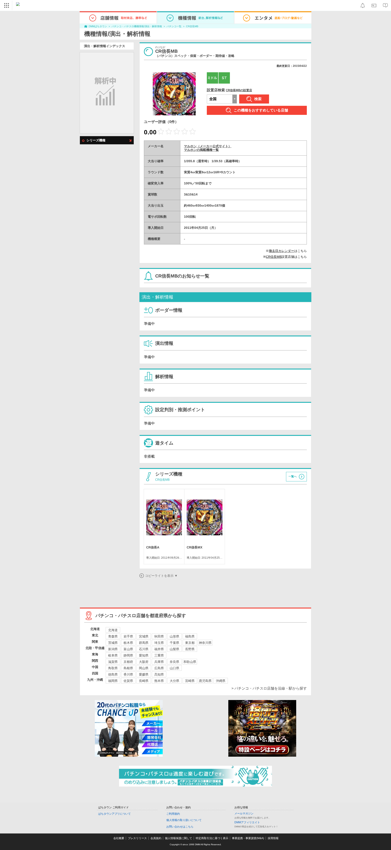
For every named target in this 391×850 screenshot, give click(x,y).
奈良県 (174, 662)
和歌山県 (190, 662)
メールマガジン (243, 813)
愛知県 (143, 655)
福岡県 (113, 681)
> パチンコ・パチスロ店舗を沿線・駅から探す (269, 688)
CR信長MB (192, 26)
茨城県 (113, 643)
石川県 (143, 649)
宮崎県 (190, 681)
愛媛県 (143, 674)
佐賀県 (128, 681)
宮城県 (143, 636)
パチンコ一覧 (174, 26)
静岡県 (128, 655)
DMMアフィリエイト (247, 822)
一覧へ (292, 476)
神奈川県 (205, 643)
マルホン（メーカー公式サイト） (207, 146)
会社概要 (118, 838)
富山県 (128, 649)
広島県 (159, 668)
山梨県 (174, 649)
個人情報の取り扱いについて (184, 820)
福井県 (159, 649)
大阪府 (143, 662)
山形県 (174, 636)
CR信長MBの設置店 (239, 90)
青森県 (113, 636)
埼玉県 (159, 643)
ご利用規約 (173, 813)
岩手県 (128, 636)
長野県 (190, 649)
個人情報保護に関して (178, 838)
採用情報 (273, 838)
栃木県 (128, 643)
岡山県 (143, 668)
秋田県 (159, 636)
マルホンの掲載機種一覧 (201, 150)
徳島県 (113, 674)
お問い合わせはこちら (179, 826)
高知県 (159, 674)
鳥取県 (113, 668)
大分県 (174, 681)
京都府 (128, 662)
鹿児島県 (205, 681)
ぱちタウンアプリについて (114, 813)
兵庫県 (159, 662)
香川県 (128, 674)
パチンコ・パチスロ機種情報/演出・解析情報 (137, 26)
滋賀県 (113, 662)
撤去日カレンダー (281, 251)
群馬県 (143, 643)
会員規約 (155, 838)
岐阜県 (113, 655)
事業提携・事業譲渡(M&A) (248, 838)
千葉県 (174, 643)
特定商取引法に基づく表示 (212, 838)
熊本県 (159, 681)
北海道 (113, 630)
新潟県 (113, 649)
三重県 (159, 655)
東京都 (190, 643)
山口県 (174, 668)
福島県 (190, 636)
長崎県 (143, 681)
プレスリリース (137, 838)
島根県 (128, 668)
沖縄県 (220, 681)
